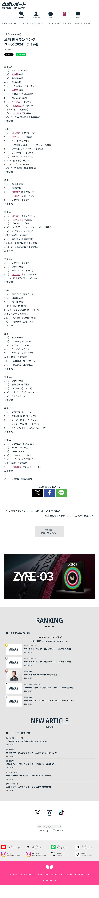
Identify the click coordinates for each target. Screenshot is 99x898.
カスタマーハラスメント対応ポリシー (76, 874)
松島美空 (17, 466)
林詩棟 (15, 74)
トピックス (24, 23)
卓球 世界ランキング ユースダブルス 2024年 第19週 (34, 510)
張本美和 (16, 133)
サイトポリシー (26, 874)
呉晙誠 (15, 89)
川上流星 (16, 274)
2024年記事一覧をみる (48, 531)
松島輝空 (17, 105)
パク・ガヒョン (19, 137)
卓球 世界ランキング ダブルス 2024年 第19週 (68, 515)
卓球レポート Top (9, 23)
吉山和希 (17, 113)
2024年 (50, 23)
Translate (58, 830)
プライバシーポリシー (41, 874)
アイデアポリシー (56, 874)
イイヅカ (16, 101)
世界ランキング (38, 23)
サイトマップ (14, 874)
